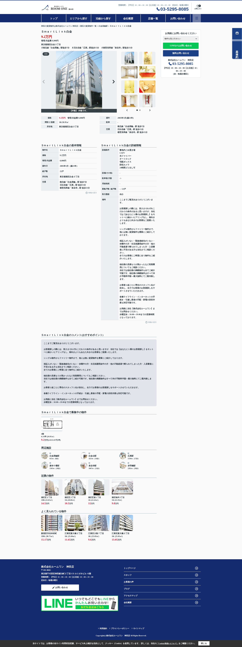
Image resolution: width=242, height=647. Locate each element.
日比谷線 (121, 129)
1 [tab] (137, 110)
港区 (49, 44)
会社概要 (128, 18)
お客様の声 (129, 582)
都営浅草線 (122, 132)
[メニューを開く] (196, 18)
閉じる (204, 643)
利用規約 (103, 628)
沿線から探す (103, 18)
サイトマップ (138, 628)
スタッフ (128, 575)
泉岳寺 (132, 132)
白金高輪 (129, 126)
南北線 (120, 126)
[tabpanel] (138, 79)
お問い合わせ (177, 18)
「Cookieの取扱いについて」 (168, 643)
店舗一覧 (153, 18)
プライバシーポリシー (120, 628)
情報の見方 (92, 193)
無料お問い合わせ (180, 53)
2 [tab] (140, 110)
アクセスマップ (131, 596)
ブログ (127, 589)
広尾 (129, 129)
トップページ (130, 568)
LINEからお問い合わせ (181, 45)
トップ (54, 18)
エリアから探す (78, 18)
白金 (53, 44)
